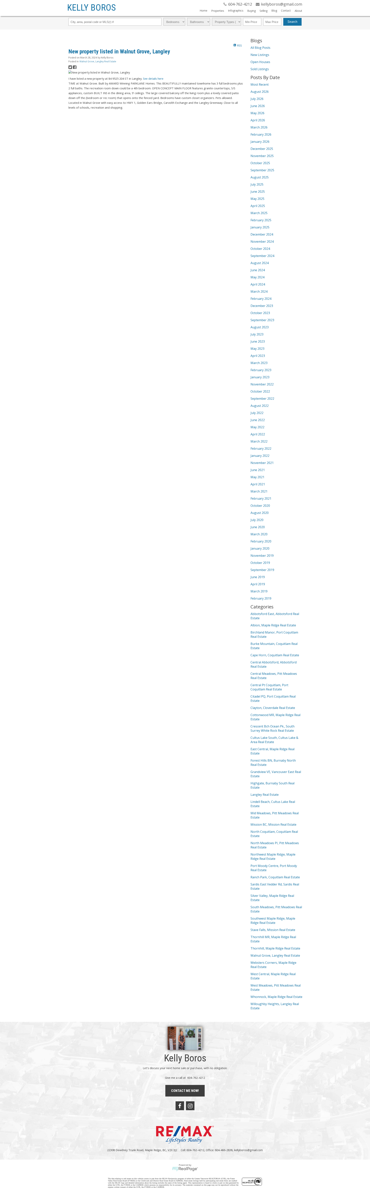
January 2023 (260, 377)
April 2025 (258, 206)
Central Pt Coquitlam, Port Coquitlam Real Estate (269, 687)
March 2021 (259, 491)
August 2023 (260, 327)
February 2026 (261, 134)
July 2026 (257, 99)
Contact (286, 10)
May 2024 (257, 277)
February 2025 (261, 220)
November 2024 (262, 241)
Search (292, 21)
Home (203, 10)
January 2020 (260, 548)
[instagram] (190, 1105)
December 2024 (262, 234)
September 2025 (262, 170)
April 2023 (258, 356)
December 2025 (262, 149)
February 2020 (261, 541)
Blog (274, 10)
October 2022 (260, 391)
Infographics (235, 10)
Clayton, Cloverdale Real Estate (273, 708)
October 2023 (260, 313)
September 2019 (262, 570)
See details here (153, 78)
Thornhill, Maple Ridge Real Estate (275, 948)
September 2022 (262, 398)
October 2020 (260, 505)
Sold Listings (260, 69)
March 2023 (259, 363)
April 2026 (258, 120)
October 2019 (260, 563)
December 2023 (262, 306)
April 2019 (258, 584)
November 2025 (262, 156)
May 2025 (257, 199)
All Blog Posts (260, 48)
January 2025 (260, 227)
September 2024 (262, 256)
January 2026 (260, 141)
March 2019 (259, 591)
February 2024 (261, 299)
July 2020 (257, 520)
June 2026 (258, 106)
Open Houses (260, 62)
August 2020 (260, 513)
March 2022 (259, 441)
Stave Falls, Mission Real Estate (273, 930)
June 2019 (258, 577)
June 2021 (258, 470)
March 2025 (259, 213)
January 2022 (260, 456)
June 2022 (258, 420)
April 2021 (258, 484)
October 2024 (260, 249)
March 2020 (259, 534)
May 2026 (257, 113)
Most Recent (260, 84)
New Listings (260, 55)
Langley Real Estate (265, 794)
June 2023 (258, 341)
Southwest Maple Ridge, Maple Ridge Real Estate (273, 920)
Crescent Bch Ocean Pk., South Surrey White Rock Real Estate (272, 728)
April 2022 (258, 434)
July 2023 (257, 334)
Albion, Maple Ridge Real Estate (273, 625)
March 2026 (259, 127)
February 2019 (261, 598)
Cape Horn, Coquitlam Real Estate (275, 655)
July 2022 (257, 413)
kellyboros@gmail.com (248, 1150)
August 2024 (260, 263)
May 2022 (257, 427)
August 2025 (260, 177)
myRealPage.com (185, 1169)
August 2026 (260, 92)
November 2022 (262, 384)
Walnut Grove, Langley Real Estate (97, 61)
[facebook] (180, 1105)
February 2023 (261, 370)
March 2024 (259, 291)
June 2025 (258, 191)
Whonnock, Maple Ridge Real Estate (276, 997)
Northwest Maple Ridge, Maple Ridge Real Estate (273, 856)
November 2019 (262, 555)
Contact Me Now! (185, 1091)
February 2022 (261, 448)
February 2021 (261, 498)
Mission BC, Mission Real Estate (273, 824)
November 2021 (262, 463)
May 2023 (257, 348)
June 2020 (258, 527)
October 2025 (260, 163)
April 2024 (258, 284)
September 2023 (262, 320)
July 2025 (257, 184)
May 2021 (257, 477)
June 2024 (258, 270)
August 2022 (260, 406)
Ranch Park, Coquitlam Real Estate (275, 877)
